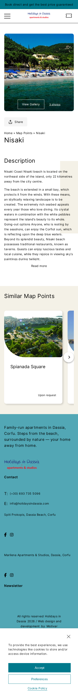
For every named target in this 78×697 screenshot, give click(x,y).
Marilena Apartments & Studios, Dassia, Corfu (37, 555)
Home (8, 133)
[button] (69, 637)
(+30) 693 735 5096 (25, 493)
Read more (39, 266)
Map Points (24, 133)
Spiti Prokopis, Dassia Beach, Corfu (30, 514)
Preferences (39, 679)
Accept (39, 667)
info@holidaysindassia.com (29, 503)
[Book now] (69, 16)
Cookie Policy (37, 688)
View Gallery (31, 104)
